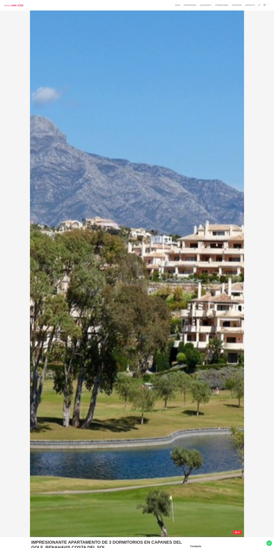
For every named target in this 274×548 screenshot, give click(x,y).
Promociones (221, 5)
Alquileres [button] (205, 5)
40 (239, 532)
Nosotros (237, 5)
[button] (265, 4)
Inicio (177, 5)
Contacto (250, 5)
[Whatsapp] (269, 543)
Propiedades (190, 5)
